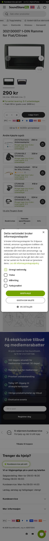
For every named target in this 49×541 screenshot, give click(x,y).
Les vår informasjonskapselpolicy (24, 263)
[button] (24, 306)
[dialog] (24, 270)
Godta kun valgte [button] (25, 300)
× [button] (43, 232)
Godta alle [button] (25, 293)
